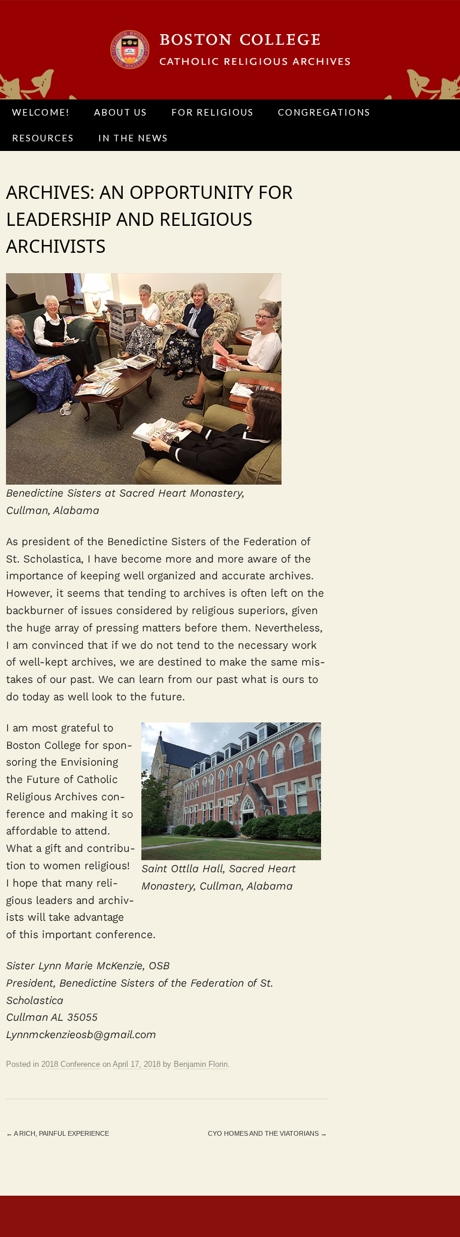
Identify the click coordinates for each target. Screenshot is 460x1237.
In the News (133, 137)
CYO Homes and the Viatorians (267, 1133)
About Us (120, 112)
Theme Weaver (353, 1216)
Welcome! (41, 112)
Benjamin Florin (201, 1064)
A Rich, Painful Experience (57, 1133)
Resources (43, 137)
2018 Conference (70, 1064)
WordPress (201, 1216)
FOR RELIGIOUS (212, 112)
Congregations (324, 112)
